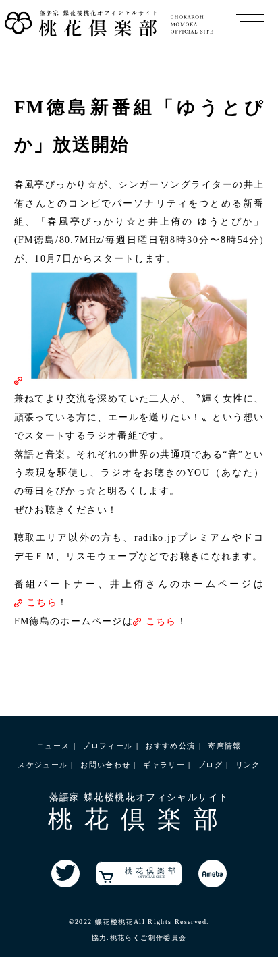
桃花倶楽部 (152, 873)
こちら (41, 602)
